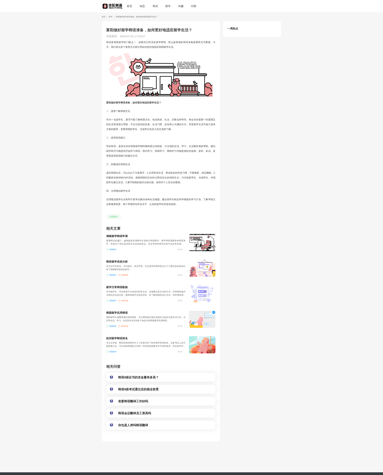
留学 (168, 6)
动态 (142, 6)
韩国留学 (114, 216)
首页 (129, 6)
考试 (155, 6)
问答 (193, 6)
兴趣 (181, 6)
